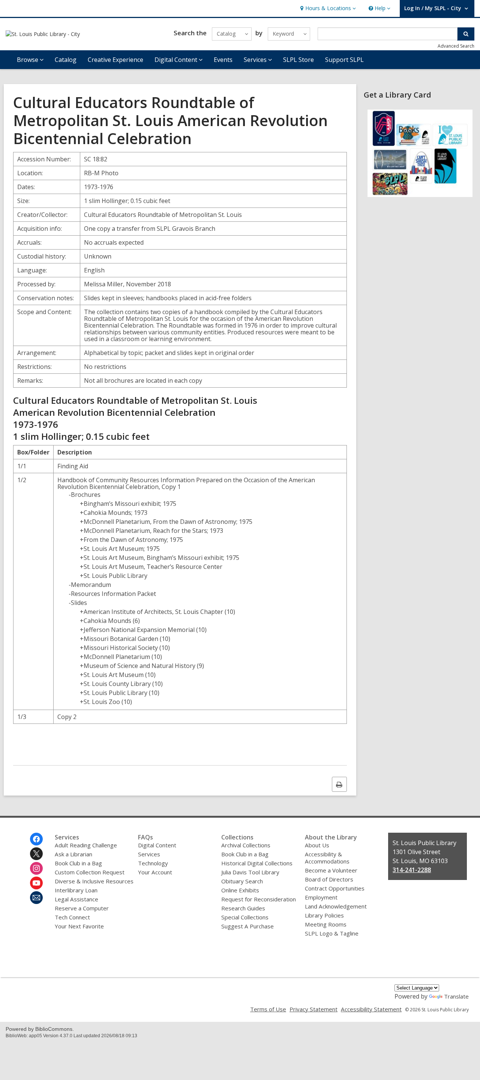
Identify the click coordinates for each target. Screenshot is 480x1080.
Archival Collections (245, 845)
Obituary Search (242, 881)
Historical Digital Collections (256, 863)
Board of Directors (329, 879)
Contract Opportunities (334, 888)
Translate (456, 996)
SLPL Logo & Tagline (331, 933)
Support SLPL (344, 60)
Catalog (65, 60)
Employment (321, 897)
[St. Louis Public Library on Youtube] (36, 883)
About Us (317, 845)
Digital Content (157, 845)
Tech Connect (72, 917)
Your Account (155, 872)
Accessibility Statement (371, 1009)
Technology (153, 863)
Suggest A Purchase (247, 926)
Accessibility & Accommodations (327, 857)
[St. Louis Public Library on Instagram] (36, 868)
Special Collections (244, 917)
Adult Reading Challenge (86, 845)
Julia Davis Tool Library (250, 872)
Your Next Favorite (79, 926)
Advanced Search (456, 46)
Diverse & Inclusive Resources (94, 881)
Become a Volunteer (331, 870)
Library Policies (324, 915)
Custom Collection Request (89, 872)
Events (223, 60)
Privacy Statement (314, 1009)
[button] (327, 8)
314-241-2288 (412, 870)
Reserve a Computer (82, 908)
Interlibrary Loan (76, 890)
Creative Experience (115, 60)
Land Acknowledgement (336, 906)
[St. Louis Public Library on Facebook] (36, 839)
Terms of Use (268, 1009)
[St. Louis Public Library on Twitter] (36, 853)
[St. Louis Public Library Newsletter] (36, 897)
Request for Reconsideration (258, 899)
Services (149, 854)
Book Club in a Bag (78, 863)
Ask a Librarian (73, 854)
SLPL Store (298, 60)
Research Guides (243, 908)
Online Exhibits (240, 890)
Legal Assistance (76, 899)
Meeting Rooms (325, 924)
